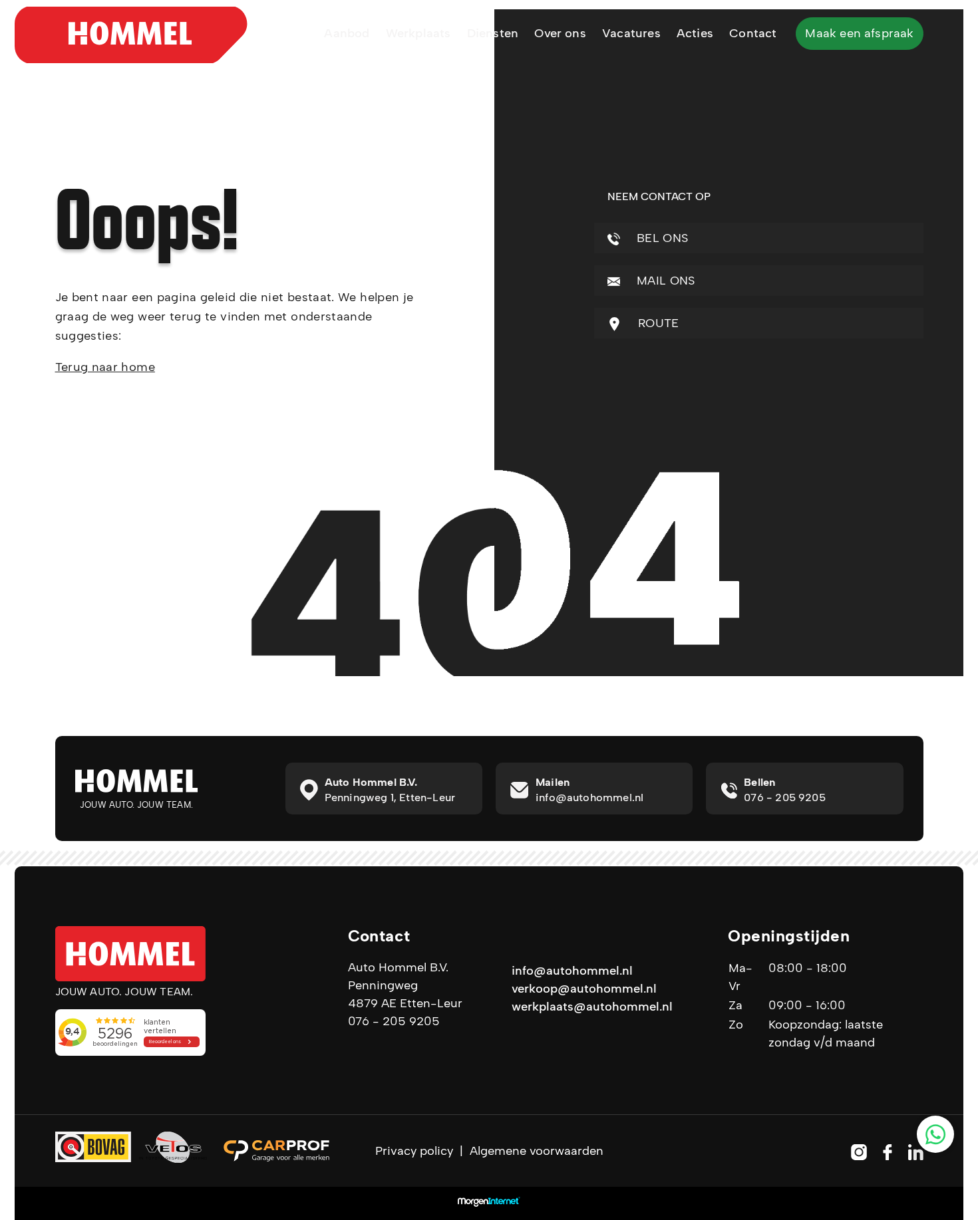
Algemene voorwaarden (536, 1151)
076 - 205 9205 (394, 1021)
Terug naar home (105, 367)
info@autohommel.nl (572, 970)
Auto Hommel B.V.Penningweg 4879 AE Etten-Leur (405, 985)
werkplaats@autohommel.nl (592, 1006)
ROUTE (657, 323)
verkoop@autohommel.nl (584, 988)
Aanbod (346, 33)
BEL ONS (661, 238)
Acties (695, 33)
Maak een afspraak (859, 33)
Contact (752, 33)
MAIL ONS (664, 280)
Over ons (559, 33)
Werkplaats (418, 33)
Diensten (492, 33)
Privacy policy (414, 1151)
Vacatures (631, 33)
